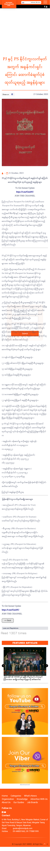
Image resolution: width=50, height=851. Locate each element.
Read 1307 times (14, 633)
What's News (30, 795)
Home (5, 795)
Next (46, 665)
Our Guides (19, 802)
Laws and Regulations (10, 628)
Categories (16, 795)
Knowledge (22, 799)
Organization (8, 799)
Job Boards (32, 802)
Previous (3, 665)
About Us (6, 802)
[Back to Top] (44, 843)
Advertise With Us (39, 799)
